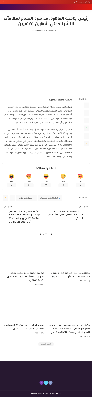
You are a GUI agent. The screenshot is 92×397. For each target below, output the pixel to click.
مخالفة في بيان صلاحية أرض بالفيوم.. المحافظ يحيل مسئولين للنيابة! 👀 (70, 275)
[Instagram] (3, 2)
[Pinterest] (86, 120)
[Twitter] (5, 2)
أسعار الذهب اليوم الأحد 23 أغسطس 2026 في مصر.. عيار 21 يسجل (24, 327)
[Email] (86, 143)
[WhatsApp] (86, 128)
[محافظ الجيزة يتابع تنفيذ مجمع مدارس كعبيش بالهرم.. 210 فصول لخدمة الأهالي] (23, 254)
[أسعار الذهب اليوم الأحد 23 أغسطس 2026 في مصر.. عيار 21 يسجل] (23, 306)
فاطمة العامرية (38, 30)
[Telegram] (86, 136)
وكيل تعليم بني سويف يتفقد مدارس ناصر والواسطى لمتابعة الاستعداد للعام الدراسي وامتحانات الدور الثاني (69, 328)
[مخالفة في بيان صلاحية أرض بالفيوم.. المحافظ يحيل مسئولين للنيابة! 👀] (69, 254)
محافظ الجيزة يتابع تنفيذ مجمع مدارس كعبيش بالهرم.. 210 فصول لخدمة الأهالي (25, 276)
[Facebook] (7, 2)
